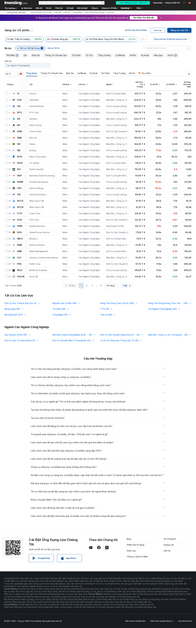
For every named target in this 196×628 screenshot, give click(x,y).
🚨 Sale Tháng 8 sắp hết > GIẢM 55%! (133, 3)
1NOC (20, 270)
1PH (19, 169)
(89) (59, 309)
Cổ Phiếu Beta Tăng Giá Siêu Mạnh (106, 39)
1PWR (19, 226)
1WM (19, 251)
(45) (104, 309)
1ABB (19, 138)
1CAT (19, 100)
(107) (14, 314)
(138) (117, 303)
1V (18, 94)
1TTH (19, 213)
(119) (16, 334)
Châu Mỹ (57, 12)
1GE (19, 106)
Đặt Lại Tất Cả (53, 48)
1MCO (20, 239)
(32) (120, 334)
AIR (18, 125)
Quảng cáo (169, 545)
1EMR (19, 245)
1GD (19, 195)
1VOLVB (20, 277)
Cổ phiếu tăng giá (59, 39)
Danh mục (131, 550)
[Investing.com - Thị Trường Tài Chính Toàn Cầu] (16, 3)
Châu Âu (66, 12)
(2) (21, 303)
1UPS (19, 232)
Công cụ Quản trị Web (137, 556)
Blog (129, 539)
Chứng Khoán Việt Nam (16, 12)
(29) (60, 314)
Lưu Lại (157, 30)
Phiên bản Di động (135, 545)
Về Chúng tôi (170, 539)
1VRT (19, 188)
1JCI (19, 258)
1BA (18, 150)
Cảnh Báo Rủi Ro (185, 621)
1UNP (19, 131)
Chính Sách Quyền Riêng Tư (161, 621)
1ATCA (20, 201)
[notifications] (184, 2)
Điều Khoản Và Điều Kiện (135, 621)
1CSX (19, 220)
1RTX (19, 113)
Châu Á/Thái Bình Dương (94, 12)
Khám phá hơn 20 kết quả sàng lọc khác (170, 39)
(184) (65, 303)
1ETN (19, 157)
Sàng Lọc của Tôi (179, 30)
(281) (162, 309)
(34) (72, 340)
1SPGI (20, 163)
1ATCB (20, 207)
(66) (12, 309)
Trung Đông (77, 12)
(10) (72, 334)
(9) (20, 340)
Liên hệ (167, 550)
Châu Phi (110, 12)
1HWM (20, 182)
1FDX (19, 264)
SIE (18, 119)
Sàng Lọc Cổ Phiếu (109, 8)
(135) (168, 303)
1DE (18, 144)
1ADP (19, 176)
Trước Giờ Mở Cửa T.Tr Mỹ (41, 12)
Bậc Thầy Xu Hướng (20, 39)
